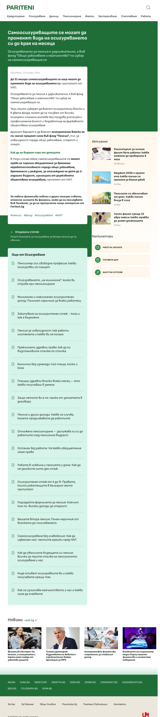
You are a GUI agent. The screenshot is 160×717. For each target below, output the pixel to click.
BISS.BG (12, 688)
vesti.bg (29, 620)
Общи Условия (48, 704)
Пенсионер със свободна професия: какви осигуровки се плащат (47, 265)
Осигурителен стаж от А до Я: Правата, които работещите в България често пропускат (47, 485)
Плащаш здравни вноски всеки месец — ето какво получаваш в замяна (49, 383)
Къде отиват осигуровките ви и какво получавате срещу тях (46, 575)
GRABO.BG (90, 682)
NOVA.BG (47, 688)
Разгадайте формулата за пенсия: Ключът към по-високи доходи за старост (48, 504)
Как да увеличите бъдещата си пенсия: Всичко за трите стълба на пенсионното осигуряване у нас (47, 556)
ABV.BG (11, 682)
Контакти (120, 704)
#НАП (58, 215)
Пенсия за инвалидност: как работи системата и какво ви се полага (43, 332)
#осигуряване (44, 215)
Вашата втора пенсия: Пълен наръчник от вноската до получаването (48, 521)
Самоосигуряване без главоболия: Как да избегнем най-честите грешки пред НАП (47, 538)
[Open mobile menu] (148, 7)
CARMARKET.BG (109, 682)
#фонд (28, 215)
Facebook (22, 203)
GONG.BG (75, 682)
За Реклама (27, 704)
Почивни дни (110, 260)
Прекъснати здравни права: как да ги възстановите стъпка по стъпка (44, 349)
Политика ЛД (69, 704)
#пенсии (15, 215)
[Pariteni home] (20, 7)
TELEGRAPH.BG (29, 688)
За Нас (11, 704)
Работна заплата (112, 247)
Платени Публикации (95, 704)
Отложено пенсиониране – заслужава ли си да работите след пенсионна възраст (50, 433)
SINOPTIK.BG (58, 682)
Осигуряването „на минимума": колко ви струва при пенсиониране (46, 282)
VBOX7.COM (40, 682)
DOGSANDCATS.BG (132, 682)
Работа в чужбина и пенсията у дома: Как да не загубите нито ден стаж (49, 467)
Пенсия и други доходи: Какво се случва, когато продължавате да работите (46, 416)
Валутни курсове (113, 272)
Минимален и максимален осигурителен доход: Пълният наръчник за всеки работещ (49, 299)
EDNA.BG (25, 682)
